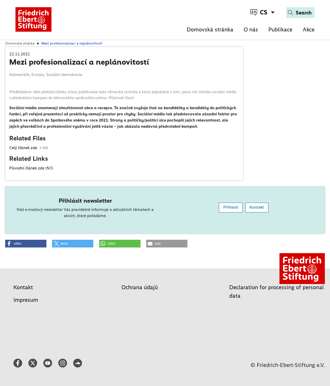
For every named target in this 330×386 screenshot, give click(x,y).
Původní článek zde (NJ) (31, 168)
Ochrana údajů (139, 287)
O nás (251, 29)
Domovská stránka (210, 29)
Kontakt (257, 207)
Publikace (280, 29)
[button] (25, 243)
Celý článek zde (23, 147)
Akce (309, 29)
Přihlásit (230, 207)
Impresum (25, 299)
